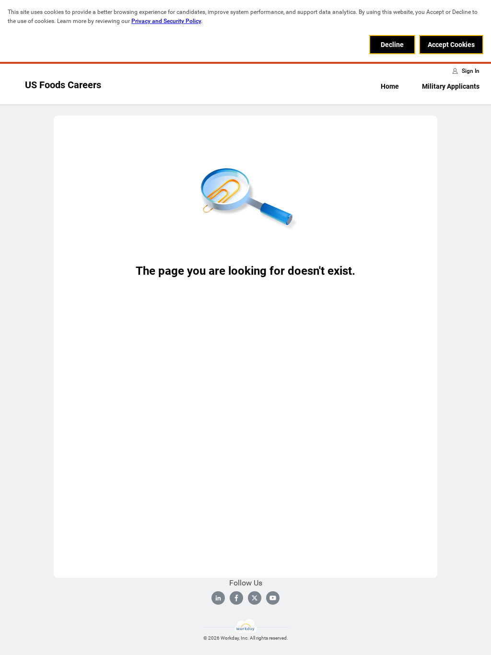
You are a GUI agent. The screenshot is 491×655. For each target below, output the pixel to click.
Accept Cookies (451, 44)
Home (390, 86)
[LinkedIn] (218, 598)
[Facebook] (236, 598)
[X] (254, 598)
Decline (392, 44)
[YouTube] (273, 598)
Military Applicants (450, 86)
